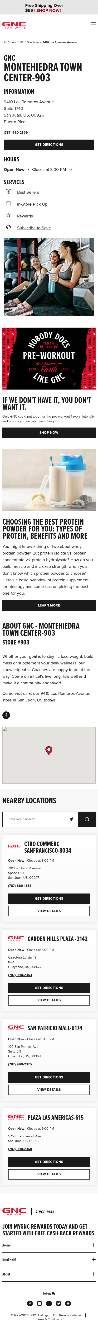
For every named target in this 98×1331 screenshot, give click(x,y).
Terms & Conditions (49, 1319)
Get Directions (33, 143)
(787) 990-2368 (20, 1149)
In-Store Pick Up (32, 204)
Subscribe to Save (34, 227)
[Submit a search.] (87, 819)
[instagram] (39, 1303)
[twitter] (58, 1303)
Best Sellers (28, 192)
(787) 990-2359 (16, 133)
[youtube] (68, 1303)
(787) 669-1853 (19, 886)
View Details (49, 911)
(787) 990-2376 (20, 1064)
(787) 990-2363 (20, 975)
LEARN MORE (49, 605)
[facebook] (6, 715)
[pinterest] (49, 1303)
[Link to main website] (14, 25)
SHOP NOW (48, 433)
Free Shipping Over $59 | (44, 8)
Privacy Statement (71, 1315)
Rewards (25, 216)
